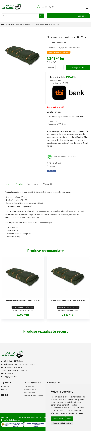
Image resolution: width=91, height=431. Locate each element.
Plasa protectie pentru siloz (25, 24)
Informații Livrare (30, 390)
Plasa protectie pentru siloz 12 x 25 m (23, 301)
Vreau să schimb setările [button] (62, 423)
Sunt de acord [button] (58, 418)
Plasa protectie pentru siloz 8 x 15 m (66, 37)
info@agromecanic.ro (14, 367)
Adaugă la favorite (55, 163)
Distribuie (51, 171)
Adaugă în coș (78, 67)
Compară (51, 166)
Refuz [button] (69, 418)
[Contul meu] (38, 6)
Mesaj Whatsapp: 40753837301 (65, 157)
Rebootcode (15, 420)
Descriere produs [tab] (14, 184)
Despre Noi (5, 387)
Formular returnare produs (33, 395)
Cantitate (50, 67)
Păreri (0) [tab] (47, 184)
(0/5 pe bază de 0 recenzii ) (69, 47)
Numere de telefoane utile (17, 370)
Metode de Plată (30, 392)
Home (3, 24)
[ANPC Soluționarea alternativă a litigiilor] (12, 424)
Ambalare (11, 24)
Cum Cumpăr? (29, 387)
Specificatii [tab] (33, 184)
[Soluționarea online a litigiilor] (35, 424)
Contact (4, 390)
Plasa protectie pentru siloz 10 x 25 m (68, 301)
